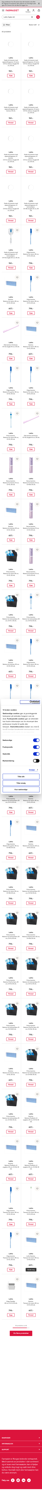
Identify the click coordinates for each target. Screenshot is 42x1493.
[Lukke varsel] (39, 3)
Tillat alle (21, 777)
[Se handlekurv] (39, 10)
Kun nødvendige (21, 789)
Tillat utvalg (21, 783)
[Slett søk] (32, 17)
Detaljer (32, 770)
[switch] (36, 747)
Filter (8, 25)
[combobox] (21, 17)
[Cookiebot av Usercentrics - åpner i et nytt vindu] (29, 702)
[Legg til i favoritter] (17, 230)
